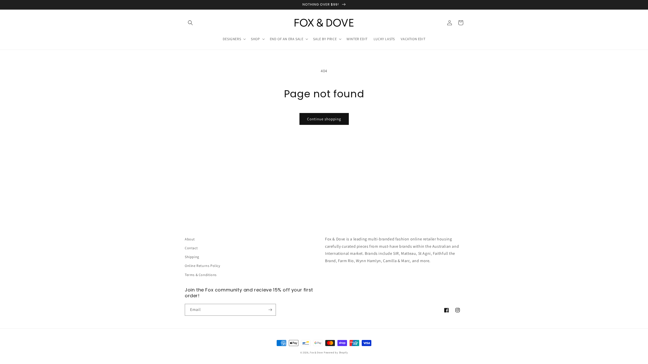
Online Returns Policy (202, 265)
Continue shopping (324, 119)
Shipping (192, 257)
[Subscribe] (270, 310)
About (190, 239)
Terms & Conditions (201, 274)
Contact (191, 248)
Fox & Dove (316, 352)
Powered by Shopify (336, 352)
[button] (190, 22)
